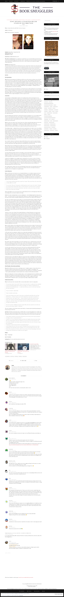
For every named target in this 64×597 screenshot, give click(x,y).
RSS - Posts (46, 89)
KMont (10, 392)
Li (9, 437)
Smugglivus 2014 (52, 125)
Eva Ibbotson (7, 356)
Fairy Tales (12, 356)
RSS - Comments (47, 138)
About (6, 1)
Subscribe (46, 68)
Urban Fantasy (46, 130)
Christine (11, 408)
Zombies (56, 130)
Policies (11, 1)
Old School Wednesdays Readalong (49, 117)
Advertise (23, 1)
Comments (11, 360)
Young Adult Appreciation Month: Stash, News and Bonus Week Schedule (10, 351)
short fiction (55, 31)
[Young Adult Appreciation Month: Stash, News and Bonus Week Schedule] (11, 346)
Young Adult (24, 356)
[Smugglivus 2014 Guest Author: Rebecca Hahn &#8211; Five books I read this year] (23, 346)
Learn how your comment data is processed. (25, 577)
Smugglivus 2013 (46, 125)
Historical (16, 356)
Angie (10, 420)
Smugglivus (46, 122)
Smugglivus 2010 (51, 122)
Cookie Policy (21, 595)
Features (16, 1)
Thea (36, 360)
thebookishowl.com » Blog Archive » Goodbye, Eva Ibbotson (18, 533)
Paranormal (46, 119)
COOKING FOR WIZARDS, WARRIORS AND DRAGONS (35, 1)
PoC (49, 119)
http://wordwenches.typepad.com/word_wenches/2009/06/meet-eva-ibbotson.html (23, 444)
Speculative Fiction (47, 127)
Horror (50, 111)
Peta (10, 478)
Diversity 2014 (55, 106)
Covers (51, 106)
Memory (10, 519)
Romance (20, 356)
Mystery (49, 114)
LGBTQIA (57, 111)
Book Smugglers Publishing (48, 103)
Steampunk (53, 127)
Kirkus (53, 111)
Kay (9, 470)
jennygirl (11, 511)
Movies (45, 114)
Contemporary (46, 106)
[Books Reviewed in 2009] (36, 346)
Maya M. (10, 401)
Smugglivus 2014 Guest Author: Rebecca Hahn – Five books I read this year (23, 351)
